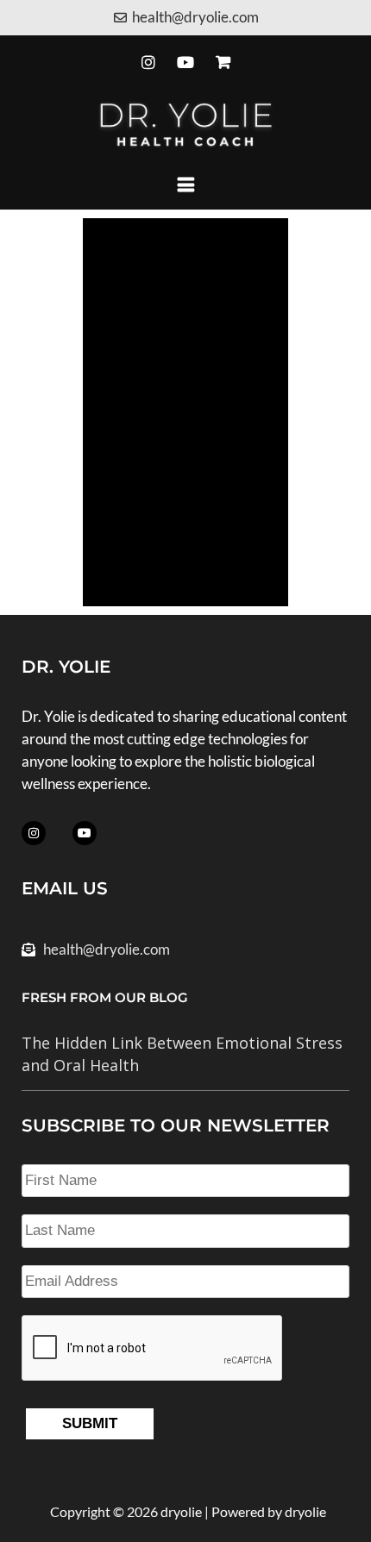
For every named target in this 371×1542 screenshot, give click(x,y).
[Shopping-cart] (223, 62)
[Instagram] (148, 62)
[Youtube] (185, 62)
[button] (185, 184)
